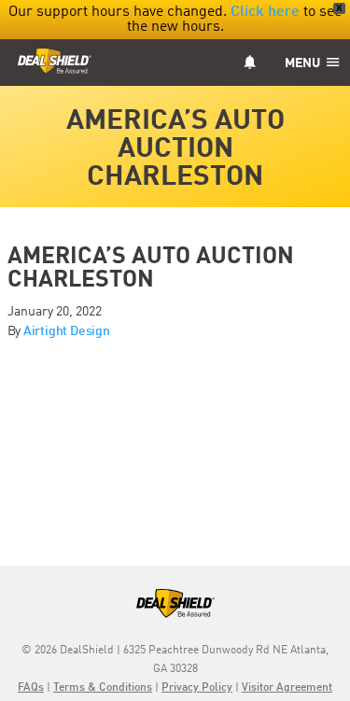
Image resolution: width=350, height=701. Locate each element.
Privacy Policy (196, 688)
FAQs (31, 688)
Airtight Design (66, 331)
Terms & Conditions (102, 688)
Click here (265, 12)
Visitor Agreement (287, 688)
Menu (304, 63)
